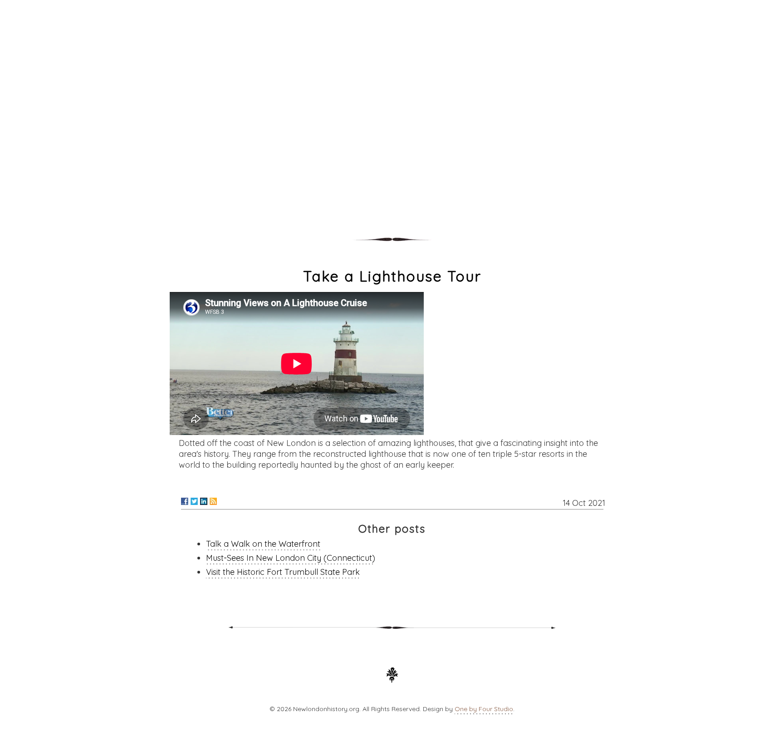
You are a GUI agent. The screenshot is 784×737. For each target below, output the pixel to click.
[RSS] (213, 501)
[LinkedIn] (203, 501)
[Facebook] (184, 501)
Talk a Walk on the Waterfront (263, 544)
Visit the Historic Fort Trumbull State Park (283, 572)
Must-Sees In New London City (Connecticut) (290, 558)
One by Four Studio (484, 709)
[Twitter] (194, 501)
